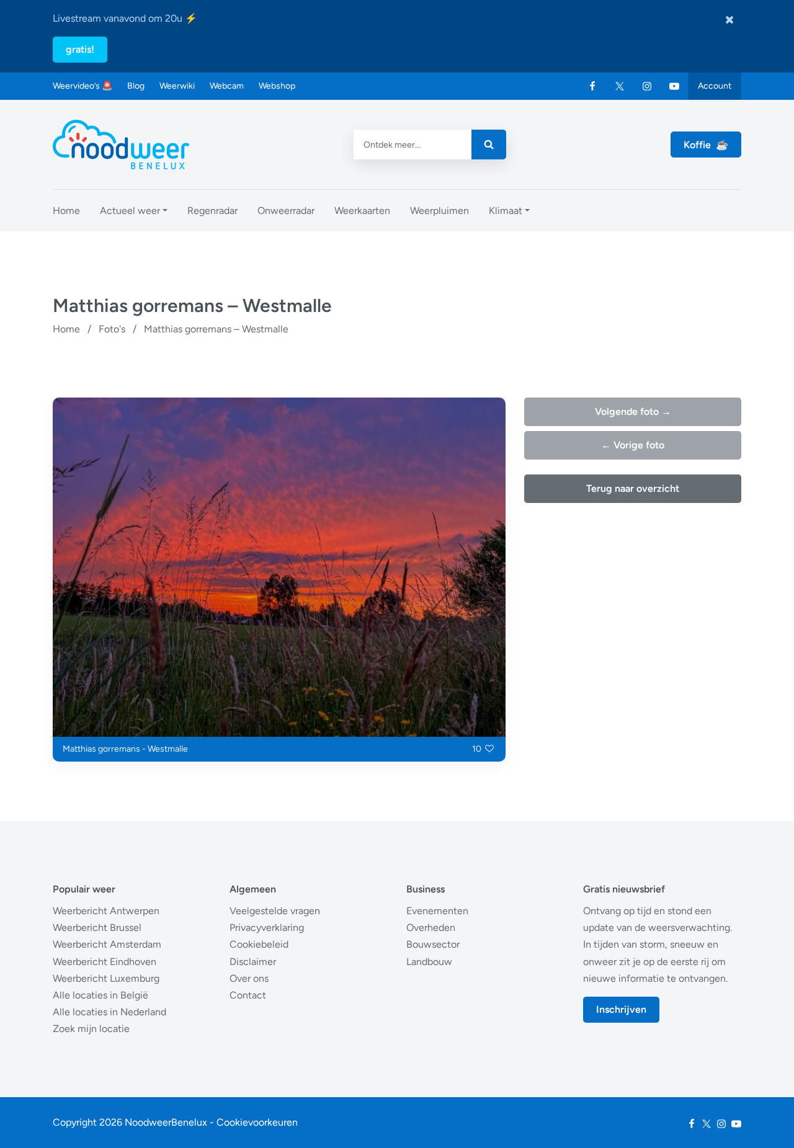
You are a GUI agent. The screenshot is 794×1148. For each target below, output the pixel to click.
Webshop (277, 86)
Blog (136, 86)
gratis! (80, 49)
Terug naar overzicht (632, 488)
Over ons (249, 978)
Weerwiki (177, 86)
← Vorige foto (632, 445)
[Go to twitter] (619, 86)
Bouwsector (433, 944)
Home (66, 329)
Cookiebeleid (259, 944)
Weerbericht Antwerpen (106, 911)
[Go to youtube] (674, 86)
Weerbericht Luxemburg (106, 978)
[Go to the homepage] (121, 144)
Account (714, 86)
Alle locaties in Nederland (109, 1012)
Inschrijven (621, 1009)
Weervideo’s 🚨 (82, 86)
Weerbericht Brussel (97, 927)
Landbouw (429, 962)
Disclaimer (253, 962)
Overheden (430, 927)
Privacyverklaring (267, 927)
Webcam (227, 86)
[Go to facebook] (592, 86)
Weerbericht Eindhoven (104, 962)
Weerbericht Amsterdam (107, 944)
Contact (248, 995)
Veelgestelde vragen (275, 911)
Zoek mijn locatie (91, 1029)
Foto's (112, 329)
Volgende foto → (633, 411)
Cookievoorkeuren (257, 1122)
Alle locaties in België (100, 995)
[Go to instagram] (647, 86)
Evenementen (437, 911)
